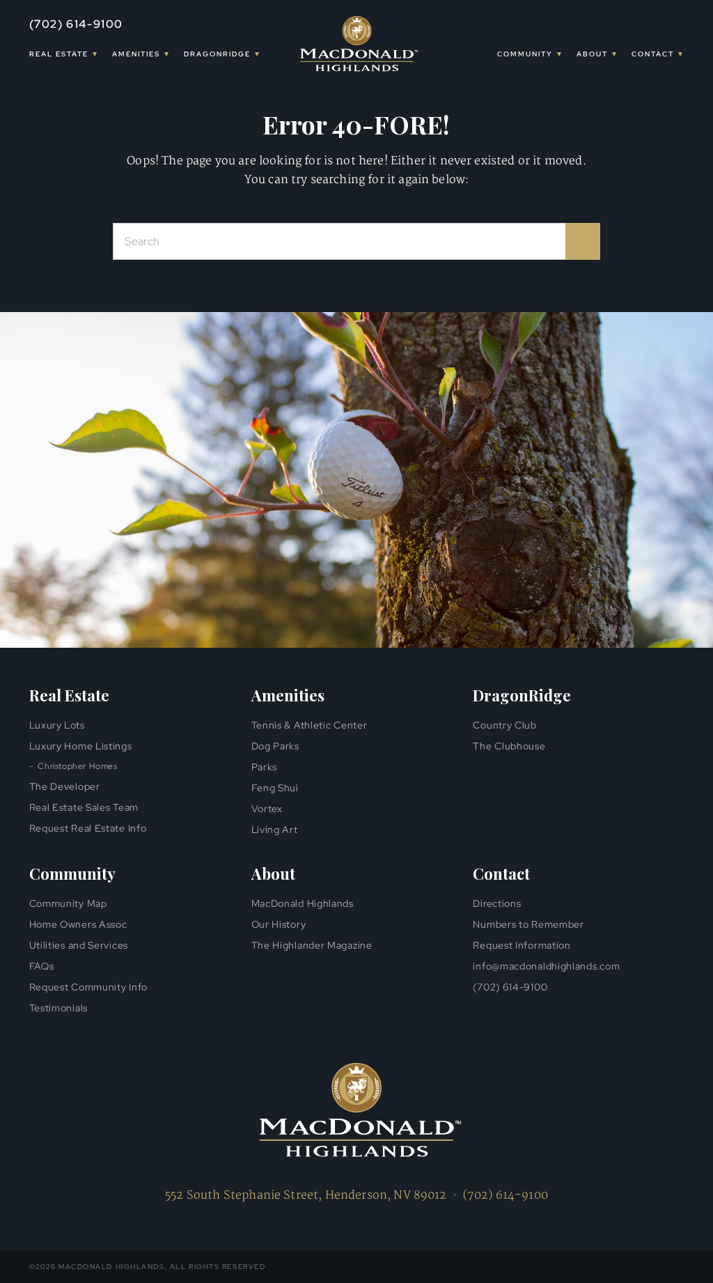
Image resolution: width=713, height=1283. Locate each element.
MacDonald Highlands (302, 903)
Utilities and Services (78, 945)
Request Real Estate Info (88, 828)
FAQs (41, 966)
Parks (264, 767)
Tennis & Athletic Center (309, 725)
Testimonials (58, 1008)
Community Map (68, 903)
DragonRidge (217, 54)
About (592, 54)
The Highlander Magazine (312, 945)
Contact (653, 54)
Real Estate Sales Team (84, 807)
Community (525, 54)
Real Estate (58, 54)
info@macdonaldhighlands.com (546, 966)
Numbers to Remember (528, 924)
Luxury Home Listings (80, 746)
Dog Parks (275, 746)
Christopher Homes (77, 766)
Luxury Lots (57, 725)
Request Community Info (88, 987)
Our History (278, 924)
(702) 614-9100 (76, 24)
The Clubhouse (509, 746)
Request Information (521, 945)
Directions (497, 903)
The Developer (64, 786)
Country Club (504, 725)
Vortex (267, 808)
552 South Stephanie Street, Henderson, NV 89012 (306, 1195)
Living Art (274, 829)
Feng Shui (275, 788)
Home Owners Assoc (78, 924)
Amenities (136, 54)
